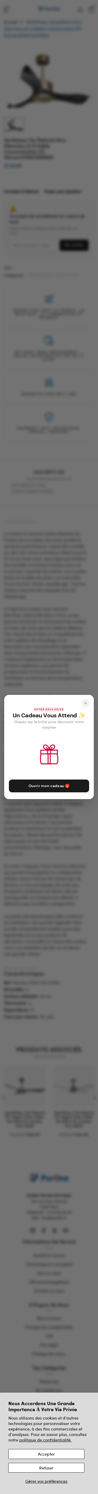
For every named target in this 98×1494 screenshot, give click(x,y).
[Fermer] (85, 703)
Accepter (46, 1454)
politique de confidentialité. (45, 1440)
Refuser (46, 1467)
